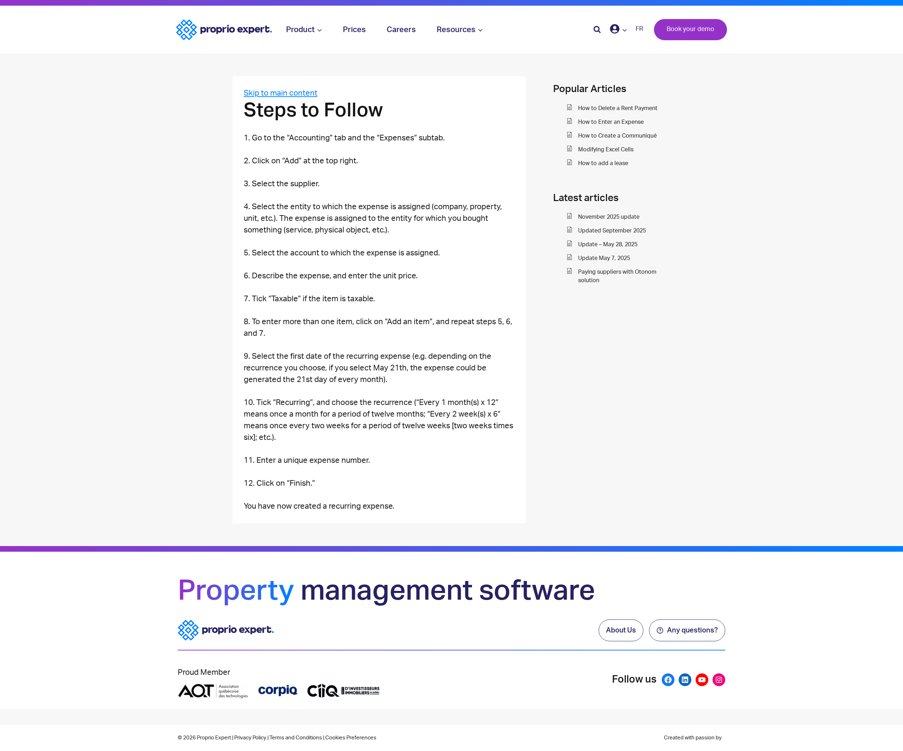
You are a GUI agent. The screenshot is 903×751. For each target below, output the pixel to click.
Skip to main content (280, 93)
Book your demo (690, 29)
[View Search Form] (597, 30)
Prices (354, 30)
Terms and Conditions (295, 737)
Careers (401, 30)
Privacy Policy (250, 737)
